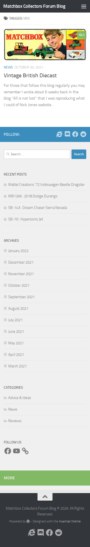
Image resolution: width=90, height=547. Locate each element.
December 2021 (21, 262)
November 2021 (21, 274)
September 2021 (21, 297)
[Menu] (84, 6)
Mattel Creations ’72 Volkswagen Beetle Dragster (46, 184)
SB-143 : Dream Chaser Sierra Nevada (37, 207)
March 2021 (17, 366)
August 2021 (18, 308)
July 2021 (15, 320)
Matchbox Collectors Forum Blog (34, 6)
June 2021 (16, 331)
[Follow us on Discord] (67, 134)
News (8, 67)
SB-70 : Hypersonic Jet (25, 219)
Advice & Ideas (19, 398)
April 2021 (16, 354)
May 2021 (16, 343)
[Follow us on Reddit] (83, 134)
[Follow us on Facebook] (75, 134)
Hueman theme (70, 521)
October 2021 (19, 285)
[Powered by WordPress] (28, 521)
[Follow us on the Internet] (59, 134)
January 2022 (18, 251)
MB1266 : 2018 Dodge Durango (33, 196)
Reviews (15, 421)
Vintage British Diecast (30, 75)
